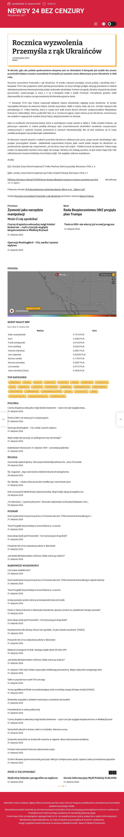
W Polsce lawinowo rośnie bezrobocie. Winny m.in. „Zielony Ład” (55, 189)
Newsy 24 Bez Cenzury (46, 11)
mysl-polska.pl (15, 391)
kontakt (74, 823)
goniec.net (37, 387)
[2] (80, 130)
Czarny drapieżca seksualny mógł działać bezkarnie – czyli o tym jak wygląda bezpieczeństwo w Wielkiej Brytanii (31, 227)
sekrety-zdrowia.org (17, 396)
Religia (94, 391)
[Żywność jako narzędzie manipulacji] (3, 419)
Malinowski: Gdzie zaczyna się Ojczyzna (31, 777)
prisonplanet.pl (81, 391)
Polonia (75, 382)
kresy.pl (38, 382)
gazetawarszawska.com (38, 396)
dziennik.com (102, 382)
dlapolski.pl (24, 387)
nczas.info (63, 382)
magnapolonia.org (82, 387)
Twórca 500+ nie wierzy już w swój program (89, 224)
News (15, 60)
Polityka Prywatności (95, 823)
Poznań (27, 382)
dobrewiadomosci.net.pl (52, 391)
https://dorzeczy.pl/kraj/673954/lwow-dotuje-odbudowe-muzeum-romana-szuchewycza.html (54, 179)
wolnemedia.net (100, 387)
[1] (28, 113)
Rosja (12, 387)
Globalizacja (66, 387)
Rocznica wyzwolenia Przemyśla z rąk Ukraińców (38, 196)
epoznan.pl (50, 382)
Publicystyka (87, 382)
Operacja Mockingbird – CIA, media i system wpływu (33, 244)
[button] (111, 773)
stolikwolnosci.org (58, 396)
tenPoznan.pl (51, 387)
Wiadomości (14, 382)
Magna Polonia (86, 196)
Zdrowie (68, 391)
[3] (55, 153)
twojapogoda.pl (32, 391)
